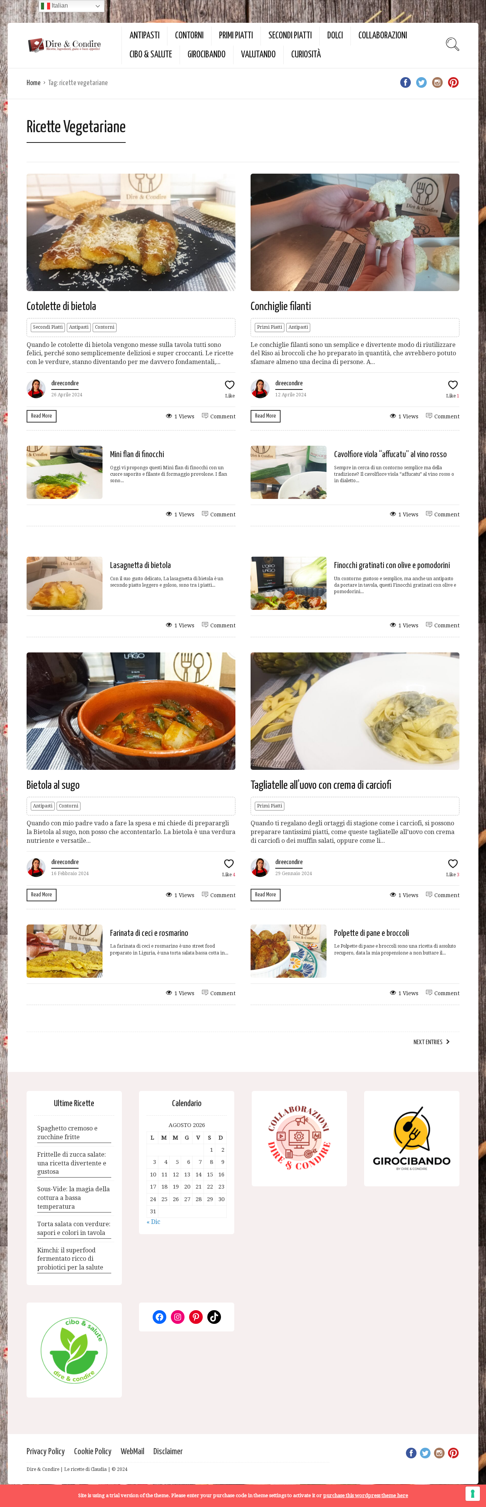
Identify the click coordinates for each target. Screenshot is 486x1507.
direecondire (65, 383)
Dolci (335, 36)
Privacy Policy (46, 1451)
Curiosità (306, 55)
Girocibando (207, 55)
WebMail (132, 1451)
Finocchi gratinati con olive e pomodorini (392, 565)
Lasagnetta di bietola (140, 565)
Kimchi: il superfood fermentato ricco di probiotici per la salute (70, 1259)
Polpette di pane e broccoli (371, 933)
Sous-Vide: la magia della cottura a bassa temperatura (73, 1198)
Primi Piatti (236, 36)
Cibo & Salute (150, 55)
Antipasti (144, 36)
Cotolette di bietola (61, 306)
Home (34, 83)
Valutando (258, 55)
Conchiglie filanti (281, 306)
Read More (41, 416)
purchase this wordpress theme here (365, 1495)
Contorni (189, 36)
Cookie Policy (93, 1451)
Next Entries (427, 1042)
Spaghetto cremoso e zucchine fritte (67, 1133)
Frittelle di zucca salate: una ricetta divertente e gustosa (71, 1163)
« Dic (153, 1221)
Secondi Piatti (290, 36)
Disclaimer (168, 1451)
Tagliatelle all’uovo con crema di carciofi (321, 785)
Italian (59, 5)
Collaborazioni (382, 36)
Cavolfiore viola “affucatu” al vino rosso (390, 454)
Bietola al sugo (53, 785)
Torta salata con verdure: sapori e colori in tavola (73, 1228)
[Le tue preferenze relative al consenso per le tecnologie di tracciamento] (472, 1493)
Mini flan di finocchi (137, 454)
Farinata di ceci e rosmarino (149, 933)
